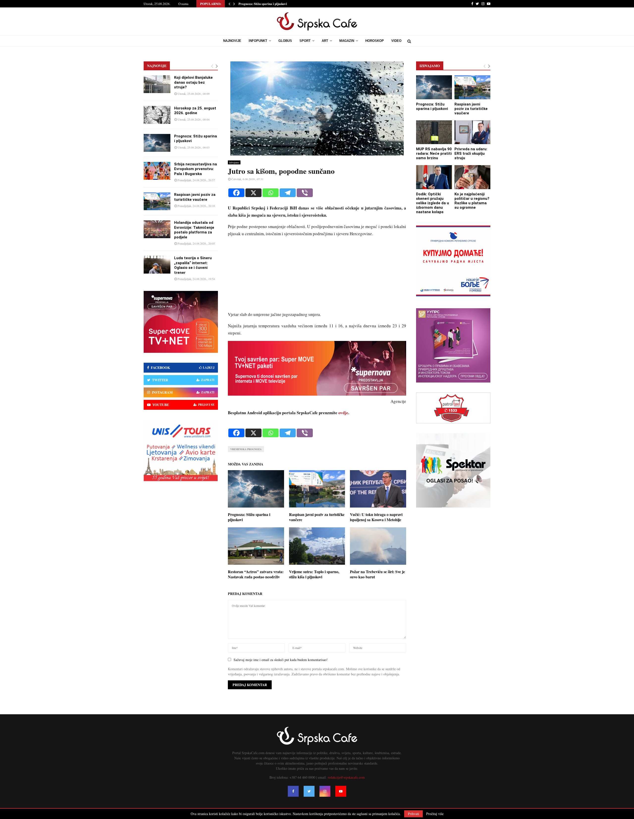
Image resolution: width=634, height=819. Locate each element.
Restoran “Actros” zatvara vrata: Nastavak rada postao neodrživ (256, 574)
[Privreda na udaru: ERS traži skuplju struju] (472, 132)
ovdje (343, 413)
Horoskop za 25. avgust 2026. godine (195, 110)
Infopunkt (258, 41)
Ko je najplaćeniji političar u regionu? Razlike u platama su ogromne (471, 201)
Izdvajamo (234, 162)
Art (325, 41)
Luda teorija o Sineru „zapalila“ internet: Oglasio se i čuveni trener (193, 265)
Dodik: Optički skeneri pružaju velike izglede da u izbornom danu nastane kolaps (432, 203)
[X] (253, 192)
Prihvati (413, 813)
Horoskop (374, 41)
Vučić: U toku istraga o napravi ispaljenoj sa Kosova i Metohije (376, 517)
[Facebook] (236, 192)
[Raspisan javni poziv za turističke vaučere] (157, 201)
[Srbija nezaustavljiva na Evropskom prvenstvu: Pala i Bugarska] (157, 171)
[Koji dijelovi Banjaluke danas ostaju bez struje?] (157, 84)
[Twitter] (309, 791)
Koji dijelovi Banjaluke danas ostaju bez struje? (193, 82)
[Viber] (305, 192)
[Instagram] (324, 791)
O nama (183, 3)
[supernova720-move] (317, 394)
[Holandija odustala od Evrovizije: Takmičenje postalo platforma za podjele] (157, 229)
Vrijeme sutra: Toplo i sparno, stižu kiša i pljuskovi (314, 574)
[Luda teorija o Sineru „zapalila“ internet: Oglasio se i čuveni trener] (157, 265)
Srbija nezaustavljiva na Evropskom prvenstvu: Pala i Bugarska (195, 169)
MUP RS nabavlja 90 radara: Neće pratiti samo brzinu (434, 153)
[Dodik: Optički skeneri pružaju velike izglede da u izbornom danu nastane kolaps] (434, 177)
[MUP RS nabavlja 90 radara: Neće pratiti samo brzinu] (434, 132)
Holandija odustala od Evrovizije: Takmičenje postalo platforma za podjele (194, 229)
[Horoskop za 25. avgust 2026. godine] (157, 115)
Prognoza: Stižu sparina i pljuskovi (262, 3)
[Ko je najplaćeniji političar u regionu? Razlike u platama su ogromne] (472, 177)
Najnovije (232, 41)
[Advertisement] (317, 276)
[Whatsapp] (271, 192)
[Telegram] (288, 192)
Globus (285, 41)
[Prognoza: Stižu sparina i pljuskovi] (157, 143)
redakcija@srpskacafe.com (346, 777)
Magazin (346, 41)
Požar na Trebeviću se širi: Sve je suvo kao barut (377, 574)
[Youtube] (340, 791)
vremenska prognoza (246, 449)
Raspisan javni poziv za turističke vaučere (316, 517)
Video (396, 41)
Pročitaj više (435, 814)
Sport (305, 41)
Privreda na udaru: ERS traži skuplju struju (470, 153)
